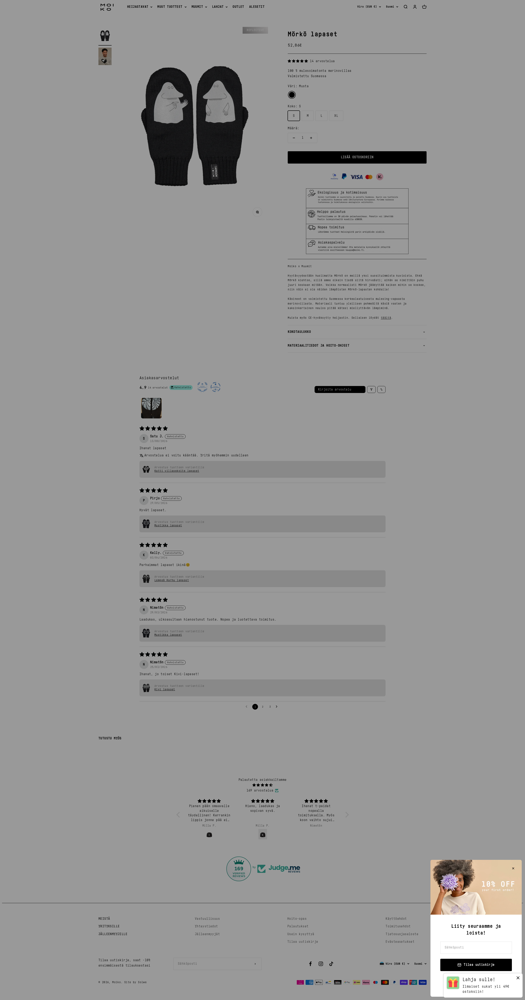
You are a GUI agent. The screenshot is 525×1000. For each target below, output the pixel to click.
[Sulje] (513, 868)
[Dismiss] (518, 979)
